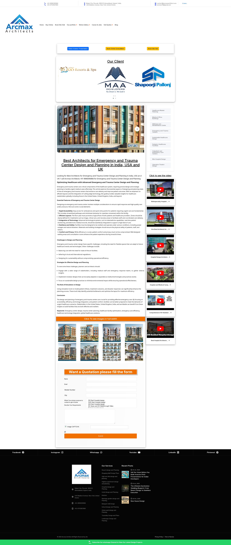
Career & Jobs (97, 25)
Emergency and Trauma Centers (160, 131)
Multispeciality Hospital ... (159, 201)
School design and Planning (110, 507)
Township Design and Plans (110, 515)
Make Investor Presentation (78, 49)
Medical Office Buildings (157, 117)
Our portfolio (71, 25)
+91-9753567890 (52, 5)
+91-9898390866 (52, 3)
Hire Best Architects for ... (159, 229)
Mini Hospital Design (159, 159)
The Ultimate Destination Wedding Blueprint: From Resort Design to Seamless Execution (141, 489)
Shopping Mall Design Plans (110, 473)
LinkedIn (172, 452)
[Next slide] (137, 129)
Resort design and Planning (110, 470)
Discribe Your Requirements (72, 405)
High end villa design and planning (109, 477)
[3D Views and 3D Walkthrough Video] (112, 406)
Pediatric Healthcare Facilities (159, 144)
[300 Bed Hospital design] (112, 404)
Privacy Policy (159, 536)
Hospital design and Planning (108, 488)
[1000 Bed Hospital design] (112, 402)
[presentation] (113, 96)
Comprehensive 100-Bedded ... (159, 313)
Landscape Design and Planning (109, 520)
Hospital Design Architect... (160, 257)
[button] (113, 98)
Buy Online (49, 25)
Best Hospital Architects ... (159, 340)
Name (66, 379)
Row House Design (138, 501)
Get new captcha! (65, 432)
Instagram (55, 452)
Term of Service (169, 536)
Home (42, 25)
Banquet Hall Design (108, 504)
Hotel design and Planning (110, 492)
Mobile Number (70, 390)
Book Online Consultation (115, 49)
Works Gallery (84, 25)
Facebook (16, 452)
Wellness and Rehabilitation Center (159, 124)
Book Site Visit (60, 25)
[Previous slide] (64, 129)
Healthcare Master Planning (158, 111)
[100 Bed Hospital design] (112, 400)
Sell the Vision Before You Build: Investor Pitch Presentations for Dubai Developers (140, 475)
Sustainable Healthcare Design (160, 138)
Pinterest (211, 452)
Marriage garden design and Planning (110, 500)
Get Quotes (107, 25)
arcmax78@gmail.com (164, 5)
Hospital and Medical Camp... (160, 285)
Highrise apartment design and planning (110, 483)
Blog (116, 25)
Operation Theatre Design (158, 165)
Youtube (133, 452)
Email (65, 384)
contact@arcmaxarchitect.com (166, 3)
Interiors (104, 495)
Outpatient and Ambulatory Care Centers (157, 152)
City (66, 395)
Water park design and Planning (109, 511)
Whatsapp (94, 452)
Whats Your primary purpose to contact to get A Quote (73, 401)
